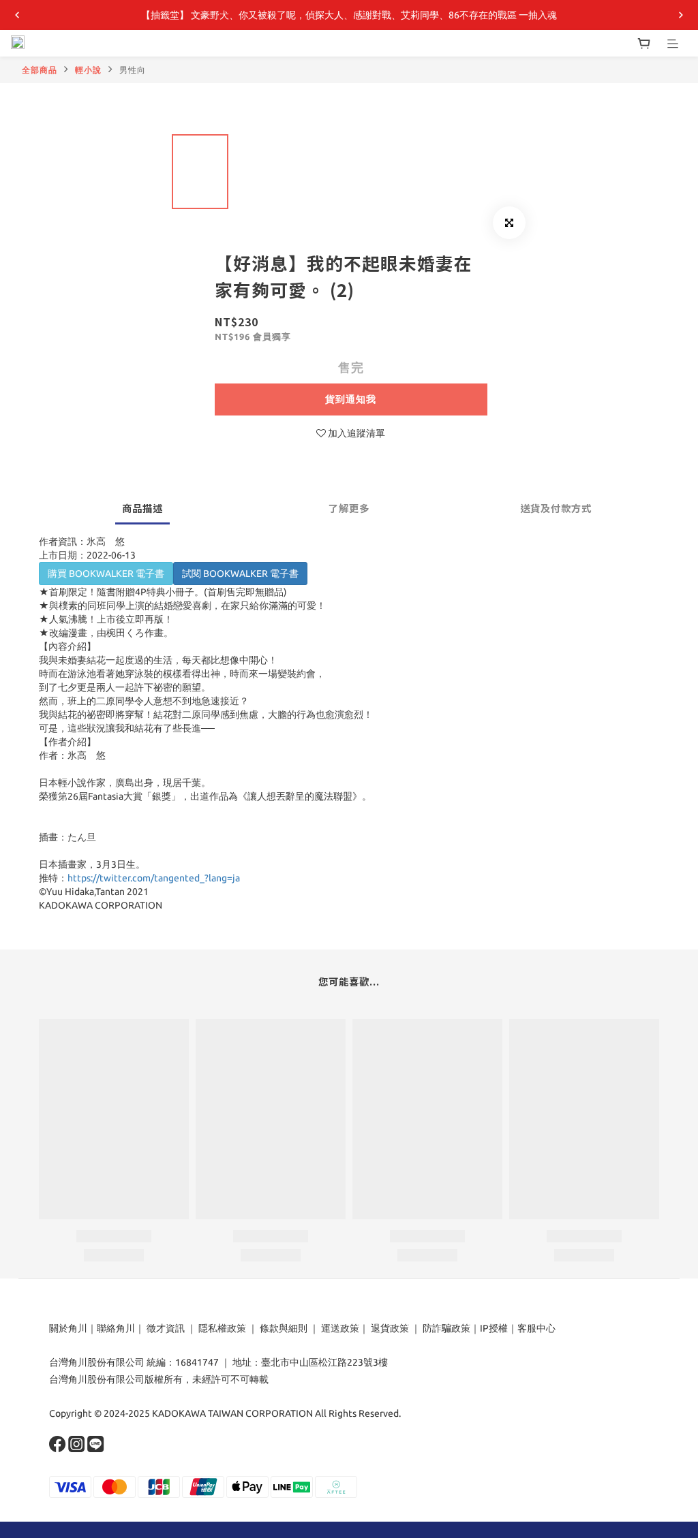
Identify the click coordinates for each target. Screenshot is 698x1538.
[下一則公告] (681, 15)
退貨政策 (390, 1328)
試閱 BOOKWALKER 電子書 (240, 573)
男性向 (132, 69)
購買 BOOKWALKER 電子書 (106, 573)
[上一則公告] (17, 15)
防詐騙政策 (445, 1328)
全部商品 (39, 69)
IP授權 (494, 1328)
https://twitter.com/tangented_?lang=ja (153, 878)
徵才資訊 (166, 1328)
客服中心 (536, 1328)
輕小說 (88, 69)
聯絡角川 (116, 1328)
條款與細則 (283, 1328)
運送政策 (340, 1328)
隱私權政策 (222, 1328)
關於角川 (68, 1328)
